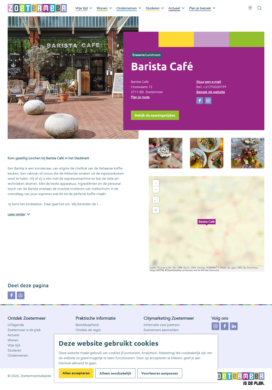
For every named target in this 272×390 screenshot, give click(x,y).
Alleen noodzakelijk (115, 373)
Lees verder (16, 214)
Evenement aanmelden (161, 330)
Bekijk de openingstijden (155, 115)
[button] (206, 223)
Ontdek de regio (88, 330)
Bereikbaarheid (87, 325)
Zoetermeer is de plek (24, 330)
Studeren (14, 350)
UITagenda (16, 325)
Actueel (13, 335)
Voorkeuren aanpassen (159, 373)
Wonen (13, 340)
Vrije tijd (14, 345)
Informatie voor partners (162, 325)
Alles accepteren (76, 373)
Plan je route (140, 97)
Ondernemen (18, 355)
